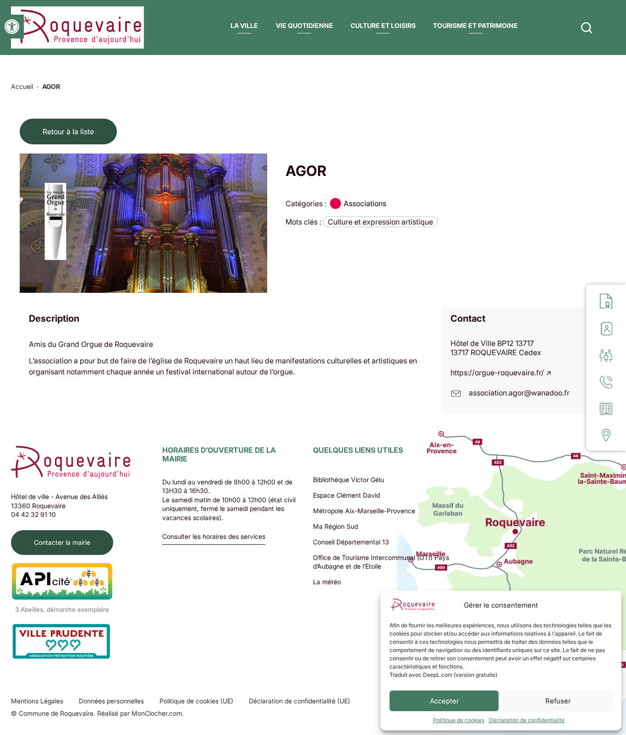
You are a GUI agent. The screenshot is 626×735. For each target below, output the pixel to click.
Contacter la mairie (62, 542)
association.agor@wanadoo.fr (519, 392)
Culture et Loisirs (383, 25)
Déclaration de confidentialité (527, 720)
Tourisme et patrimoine (475, 25)
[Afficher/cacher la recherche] (586, 27)
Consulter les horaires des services (213, 536)
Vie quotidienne (304, 25)
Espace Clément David (346, 495)
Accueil (22, 86)
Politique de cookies (458, 720)
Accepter (444, 701)
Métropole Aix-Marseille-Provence (364, 511)
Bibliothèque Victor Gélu (348, 479)
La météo (327, 582)
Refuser (558, 701)
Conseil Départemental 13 (351, 542)
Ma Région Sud (335, 526)
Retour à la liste (68, 131)
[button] (12, 26)
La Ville (244, 25)
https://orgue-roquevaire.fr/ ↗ (500, 372)
